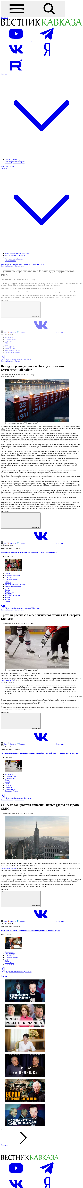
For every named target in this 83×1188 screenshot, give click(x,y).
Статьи (11, 166)
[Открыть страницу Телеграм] (47, 41)
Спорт (21, 264)
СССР (7, 588)
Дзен (5, 332)
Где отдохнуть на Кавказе (14, 259)
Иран (7, 959)
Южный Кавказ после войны (15, 255)
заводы (7, 601)
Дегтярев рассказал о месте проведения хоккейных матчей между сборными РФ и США (39, 753)
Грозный (8, 785)
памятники (8, 594)
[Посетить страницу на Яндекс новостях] (47, 56)
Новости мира (10, 954)
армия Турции (10, 348)
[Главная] (41, 25)
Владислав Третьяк (11, 791)
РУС (2, 18)
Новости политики (11, 579)
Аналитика (5, 166)
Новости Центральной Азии (14, 163)
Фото (26, 264)
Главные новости (11, 159)
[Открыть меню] (17, 9)
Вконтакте (60, 332)
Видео (30, 264)
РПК (6, 343)
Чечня (7, 780)
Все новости (19, 266)
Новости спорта (10, 778)
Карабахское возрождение (10, 264)
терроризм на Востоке (12, 352)
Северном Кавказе (7, 680)
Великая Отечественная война (15, 584)
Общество (8, 341)
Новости (13, 332)
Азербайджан (9, 592)
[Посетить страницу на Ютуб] (16, 41)
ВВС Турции (9, 347)
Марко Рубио (9, 963)
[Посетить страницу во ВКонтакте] (16, 56)
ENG (6, 18)
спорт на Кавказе (11, 789)
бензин (7, 590)
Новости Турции (10, 339)
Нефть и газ (9, 257)
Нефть (7, 581)
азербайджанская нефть (13, 586)
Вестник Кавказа (7, 266)
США (7, 961)
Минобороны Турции (12, 350)
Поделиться (36, 316)
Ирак (6, 345)
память (7, 599)
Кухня (41, 264)
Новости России (10, 776)
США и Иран (9, 964)
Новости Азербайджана (13, 575)
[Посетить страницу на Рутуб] (16, 72)
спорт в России (10, 787)
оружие (7, 597)
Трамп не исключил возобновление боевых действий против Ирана (30, 931)
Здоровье (36, 264)
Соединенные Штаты (8, 868)
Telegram (22, 332)
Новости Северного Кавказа (14, 161)
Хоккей (7, 782)
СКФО (7, 784)
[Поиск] (49, 9)
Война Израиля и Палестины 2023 (17, 253)
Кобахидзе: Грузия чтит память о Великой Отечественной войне (29, 552)
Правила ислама (10, 261)
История (8, 583)
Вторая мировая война (12, 595)
